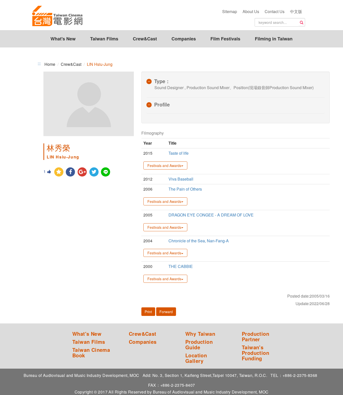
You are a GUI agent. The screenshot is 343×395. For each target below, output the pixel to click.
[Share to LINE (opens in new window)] (105, 172)
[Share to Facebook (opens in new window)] (70, 172)
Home (49, 64)
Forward (166, 311)
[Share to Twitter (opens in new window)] (94, 172)
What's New (63, 38)
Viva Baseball (180, 179)
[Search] (302, 23)
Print (148, 311)
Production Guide (199, 344)
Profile (162, 104)
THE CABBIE (180, 266)
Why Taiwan (200, 333)
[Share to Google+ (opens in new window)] (82, 172)
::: (39, 63)
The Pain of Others (185, 189)
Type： (162, 81)
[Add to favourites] (58, 172)
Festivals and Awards (164, 165)
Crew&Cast (145, 38)
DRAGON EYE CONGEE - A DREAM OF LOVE (211, 215)
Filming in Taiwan (274, 38)
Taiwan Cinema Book (91, 352)
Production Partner (255, 336)
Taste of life (178, 153)
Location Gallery (196, 358)
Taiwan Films (104, 38)
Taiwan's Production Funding (255, 353)
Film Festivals (225, 38)
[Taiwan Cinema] (57, 16)
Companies (184, 38)
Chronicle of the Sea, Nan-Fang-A (198, 241)
